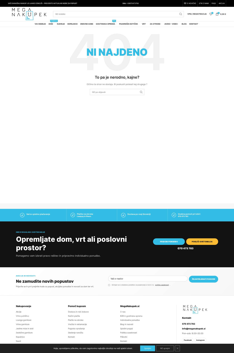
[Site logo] (29, 14)
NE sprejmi (165, 348)
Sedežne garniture (24, 332)
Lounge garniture (23, 320)
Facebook (188, 340)
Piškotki (123, 337)
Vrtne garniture (22, 324)
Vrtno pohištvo (22, 316)
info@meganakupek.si (193, 328)
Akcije (18, 312)
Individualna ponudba (130, 320)
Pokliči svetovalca (202, 242)
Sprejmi (147, 348)
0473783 (135, 3)
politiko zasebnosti (162, 285)
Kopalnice (20, 337)
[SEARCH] (181, 14)
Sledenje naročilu (75, 332)
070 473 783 (183, 216)
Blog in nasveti (126, 324)
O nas (122, 312)
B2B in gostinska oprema (131, 316)
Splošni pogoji (126, 328)
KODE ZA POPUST (70, 3)
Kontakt (71, 337)
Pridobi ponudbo (169, 242)
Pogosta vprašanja (76, 328)
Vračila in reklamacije (77, 324)
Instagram (200, 340)
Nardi (18, 341)
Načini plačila (74, 316)
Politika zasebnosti (128, 332)
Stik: (124, 3)
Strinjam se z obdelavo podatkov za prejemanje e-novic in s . (141, 285)
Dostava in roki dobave (78, 312)
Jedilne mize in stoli (24, 328)
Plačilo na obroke (75, 320)
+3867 (129, 3)
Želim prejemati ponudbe (203, 279)
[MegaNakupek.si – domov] (195, 309)
